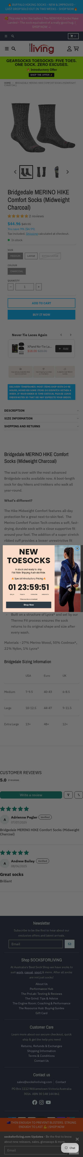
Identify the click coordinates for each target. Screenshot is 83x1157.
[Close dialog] (77, 548)
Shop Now (28, 605)
